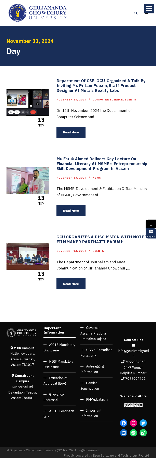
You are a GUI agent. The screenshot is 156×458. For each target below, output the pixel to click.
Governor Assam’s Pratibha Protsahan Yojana (93, 333)
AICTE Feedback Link (58, 414)
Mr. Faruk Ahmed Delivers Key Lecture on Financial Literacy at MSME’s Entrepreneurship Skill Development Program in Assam (101, 163)
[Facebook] (123, 423)
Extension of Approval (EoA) (55, 380)
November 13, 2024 (71, 99)
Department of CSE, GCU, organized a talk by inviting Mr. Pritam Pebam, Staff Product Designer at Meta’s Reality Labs (101, 85)
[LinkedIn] (123, 432)
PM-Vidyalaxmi (97, 399)
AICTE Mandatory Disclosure (59, 347)
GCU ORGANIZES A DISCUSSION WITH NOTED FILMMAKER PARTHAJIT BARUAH (101, 239)
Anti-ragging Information (92, 369)
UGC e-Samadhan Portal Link (96, 352)
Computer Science (108, 99)
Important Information (90, 413)
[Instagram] (133, 423)
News (97, 177)
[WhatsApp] (143, 432)
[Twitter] (143, 423)
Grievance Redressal (53, 397)
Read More (71, 132)
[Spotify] (133, 432)
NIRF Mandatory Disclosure (58, 364)
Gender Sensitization (89, 385)
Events (130, 99)
